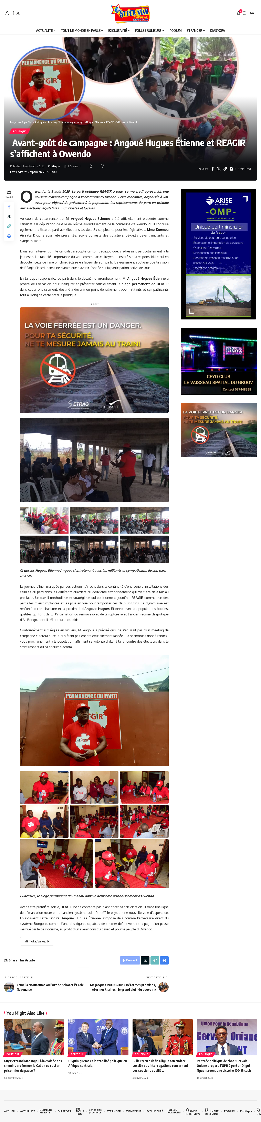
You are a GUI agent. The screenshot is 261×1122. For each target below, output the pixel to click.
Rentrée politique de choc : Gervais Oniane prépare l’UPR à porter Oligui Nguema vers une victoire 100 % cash (224, 1065)
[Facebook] (13, 13)
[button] (7, 13)
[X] (18, 13)
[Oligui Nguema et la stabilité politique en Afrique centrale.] (98, 1037)
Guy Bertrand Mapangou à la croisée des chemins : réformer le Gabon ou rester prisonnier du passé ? (33, 1065)
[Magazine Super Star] (130, 13)
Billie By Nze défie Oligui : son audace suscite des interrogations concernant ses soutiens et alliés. (160, 1065)
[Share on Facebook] (212, 169)
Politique (19, 131)
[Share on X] (219, 169)
